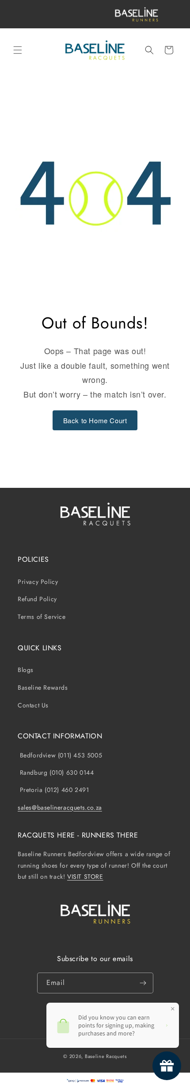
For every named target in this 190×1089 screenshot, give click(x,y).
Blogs (26, 669)
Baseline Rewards (43, 687)
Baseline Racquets (106, 1056)
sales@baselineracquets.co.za (60, 807)
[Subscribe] (143, 983)
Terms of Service (42, 616)
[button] (17, 50)
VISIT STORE (85, 876)
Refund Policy (37, 599)
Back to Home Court (95, 420)
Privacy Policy (38, 581)
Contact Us (33, 705)
